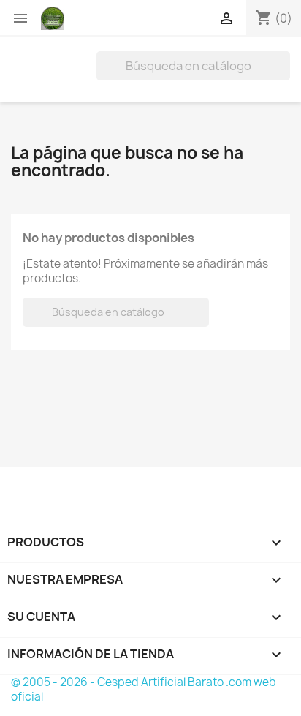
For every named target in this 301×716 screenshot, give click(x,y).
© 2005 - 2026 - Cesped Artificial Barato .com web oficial (143, 689)
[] (284, 76)
